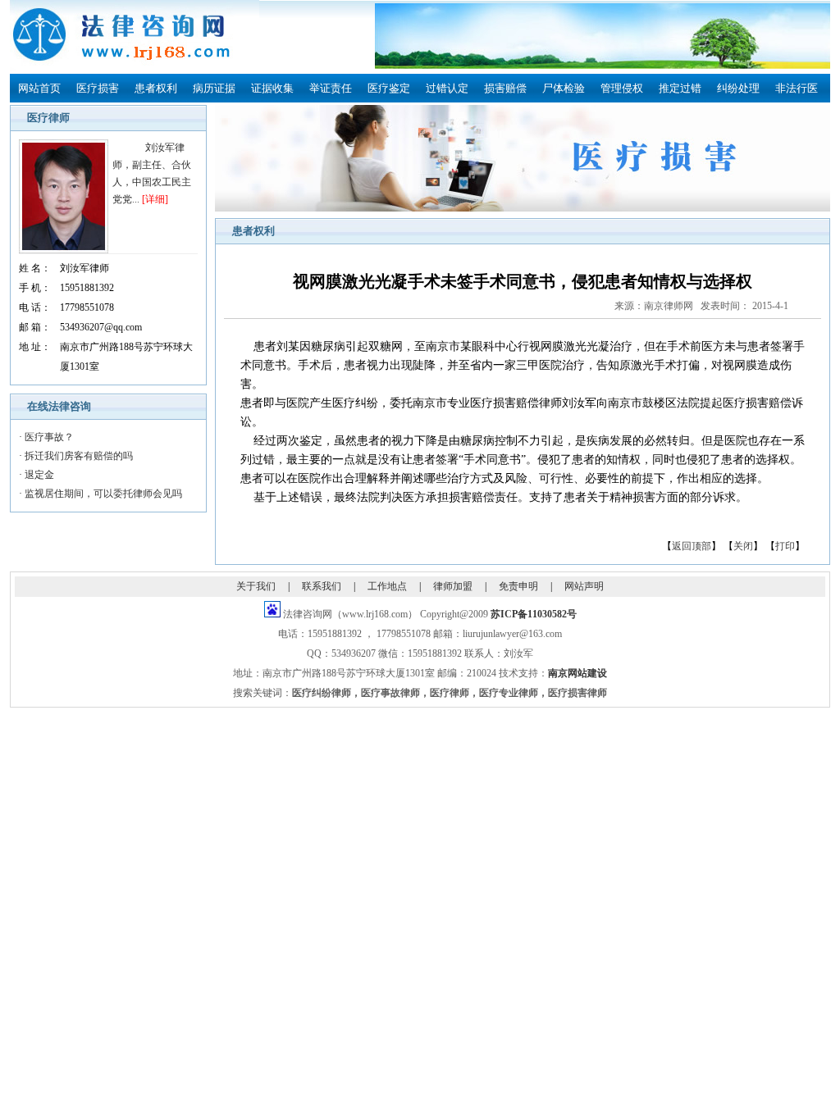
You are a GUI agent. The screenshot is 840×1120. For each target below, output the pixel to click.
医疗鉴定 (389, 88)
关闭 (743, 546)
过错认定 (447, 88)
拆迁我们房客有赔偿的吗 (79, 456)
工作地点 (387, 586)
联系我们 (321, 586)
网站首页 (39, 88)
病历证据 (214, 88)
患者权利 (156, 88)
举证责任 (330, 88)
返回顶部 (691, 546)
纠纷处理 (738, 88)
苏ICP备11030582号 (534, 614)
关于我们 (256, 586)
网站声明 (584, 586)
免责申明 (518, 586)
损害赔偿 (505, 88)
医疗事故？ (49, 437)
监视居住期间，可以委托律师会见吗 (103, 493)
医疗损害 (97, 88)
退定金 (39, 474)
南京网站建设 (577, 673)
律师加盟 (452, 586)
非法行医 (796, 88)
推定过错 (680, 88)
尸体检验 (563, 88)
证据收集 (272, 88)
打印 (785, 546)
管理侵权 (621, 88)
